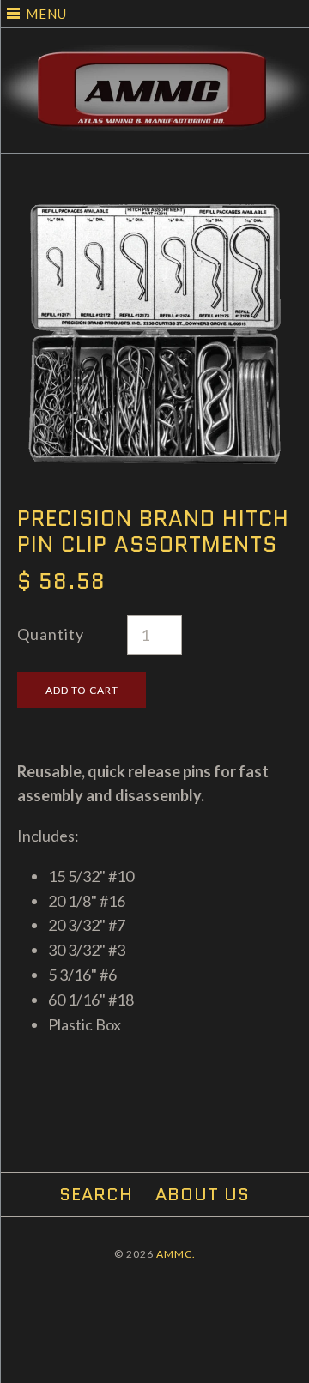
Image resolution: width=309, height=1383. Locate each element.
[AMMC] (154, 57)
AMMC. (176, 1253)
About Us (202, 1194)
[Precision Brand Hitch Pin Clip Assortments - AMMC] (154, 208)
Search (96, 1194)
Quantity (50, 634)
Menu (46, 13)
